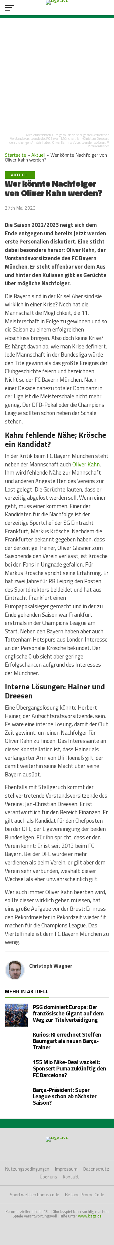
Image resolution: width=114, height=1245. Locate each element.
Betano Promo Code (84, 1194)
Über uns (48, 1176)
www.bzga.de (90, 1216)
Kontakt (71, 1176)
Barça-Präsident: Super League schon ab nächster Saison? (65, 1096)
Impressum (66, 1168)
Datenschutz (96, 1168)
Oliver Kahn (86, 464)
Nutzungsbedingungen (27, 1168)
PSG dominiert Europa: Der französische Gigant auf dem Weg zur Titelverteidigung (68, 1013)
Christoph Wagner (50, 966)
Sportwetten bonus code (34, 1194)
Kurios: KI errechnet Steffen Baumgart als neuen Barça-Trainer (67, 1040)
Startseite (15, 154)
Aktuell (38, 154)
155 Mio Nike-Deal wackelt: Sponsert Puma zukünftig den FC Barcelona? (69, 1068)
